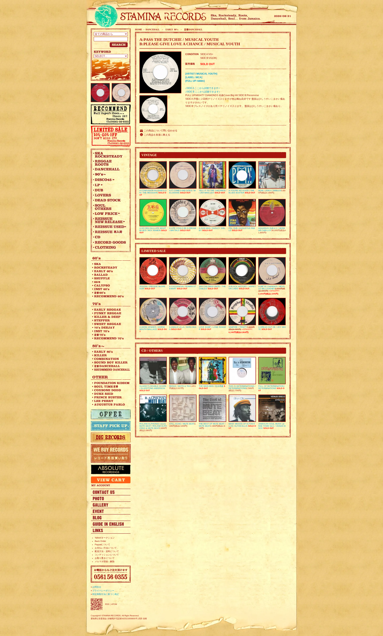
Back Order (100, 541)
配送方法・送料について (107, 551)
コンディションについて (107, 554)
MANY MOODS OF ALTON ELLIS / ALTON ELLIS (242, 425)
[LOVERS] (110, 195)
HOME (138, 29)
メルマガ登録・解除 (105, 561)
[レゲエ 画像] (111, 498)
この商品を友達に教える (157, 134)
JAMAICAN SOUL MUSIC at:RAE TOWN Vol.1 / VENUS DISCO (272, 426)
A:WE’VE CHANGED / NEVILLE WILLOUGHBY (271, 287)
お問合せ (96, 587)
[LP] (110, 184)
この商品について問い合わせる (160, 130)
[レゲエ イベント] (111, 511)
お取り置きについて (105, 558)
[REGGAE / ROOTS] (110, 163)
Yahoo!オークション (105, 538)
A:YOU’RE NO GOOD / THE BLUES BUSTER (241, 191)
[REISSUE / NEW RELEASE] (110, 220)
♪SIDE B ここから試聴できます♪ (202, 91)
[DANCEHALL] (110, 169)
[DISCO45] (110, 179)
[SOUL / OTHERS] (110, 207)
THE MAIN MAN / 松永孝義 (211, 386)
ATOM (114, 604)
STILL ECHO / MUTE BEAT (181, 424)
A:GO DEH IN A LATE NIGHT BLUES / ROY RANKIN (152, 229)
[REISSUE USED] (110, 226)
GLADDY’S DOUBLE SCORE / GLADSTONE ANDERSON (152, 387)
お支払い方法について (106, 548)
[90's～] (110, 174)
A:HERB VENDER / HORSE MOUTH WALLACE (152, 328)
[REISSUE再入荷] (110, 231)
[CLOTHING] (110, 247)
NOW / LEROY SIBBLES (269, 190)
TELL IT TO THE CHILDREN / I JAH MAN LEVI (212, 191)
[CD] (110, 237)
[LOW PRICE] (110, 213)
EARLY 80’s (171, 29)
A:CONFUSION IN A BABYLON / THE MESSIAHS (153, 191)
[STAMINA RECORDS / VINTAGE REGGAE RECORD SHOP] (149, 16)
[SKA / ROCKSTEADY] (110, 155)
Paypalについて (102, 544)
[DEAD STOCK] (110, 200)
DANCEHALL (153, 29)
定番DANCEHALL (192, 29)
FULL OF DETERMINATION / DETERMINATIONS (271, 387)
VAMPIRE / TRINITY (238, 327)
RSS (107, 604)
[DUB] (110, 190)
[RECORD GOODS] (110, 242)
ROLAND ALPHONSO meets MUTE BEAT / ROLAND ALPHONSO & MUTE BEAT (153, 426)
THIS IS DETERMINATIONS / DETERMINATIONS (242, 387)
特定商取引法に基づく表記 (105, 594)
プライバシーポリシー (103, 590)
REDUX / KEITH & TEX (180, 386)
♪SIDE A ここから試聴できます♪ (202, 88)
